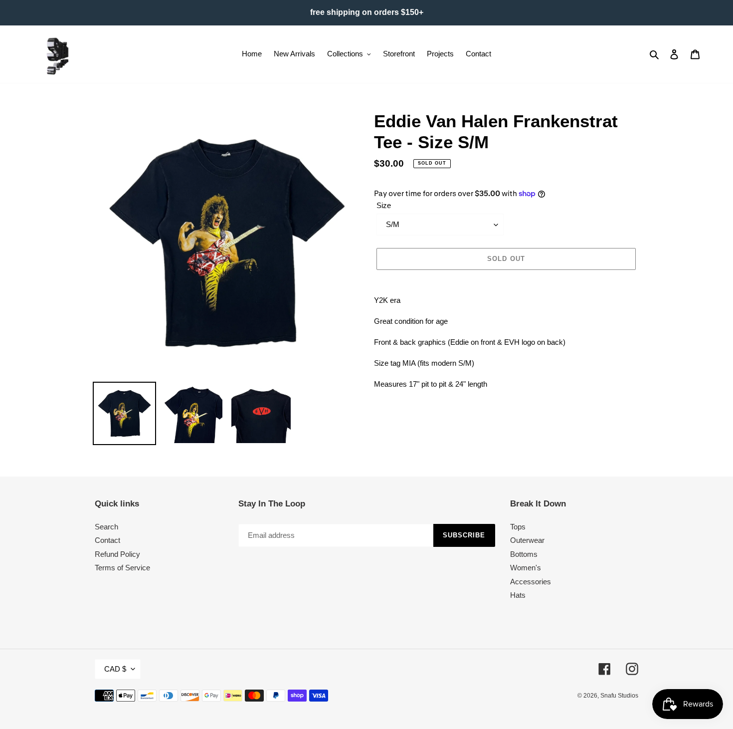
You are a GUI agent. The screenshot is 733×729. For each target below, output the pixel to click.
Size (383, 205)
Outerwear (527, 540)
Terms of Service (122, 567)
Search (106, 526)
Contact (107, 540)
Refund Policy (117, 554)
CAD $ (115, 669)
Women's (525, 567)
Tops (518, 526)
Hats (518, 595)
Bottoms (524, 554)
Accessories (530, 581)
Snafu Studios (619, 695)
